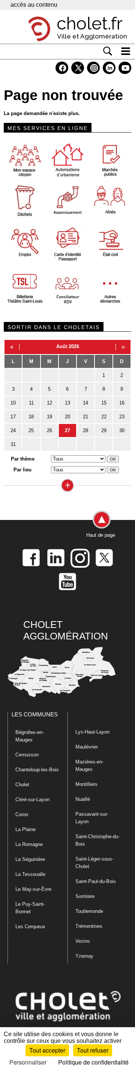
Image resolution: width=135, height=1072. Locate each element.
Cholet (22, 784)
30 (121, 430)
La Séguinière (30, 859)
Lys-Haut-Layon (92, 732)
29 (103, 430)
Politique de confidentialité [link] (93, 1062)
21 (85, 416)
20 (67, 416)
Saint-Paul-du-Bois (95, 881)
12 (49, 403)
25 (31, 430)
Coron (21, 814)
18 (31, 416)
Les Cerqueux (30, 926)
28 (85, 430)
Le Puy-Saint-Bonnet (30, 907)
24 (13, 430)
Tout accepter (47, 1050)
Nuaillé (82, 799)
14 (85, 403)
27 (67, 430)
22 (103, 416)
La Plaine (25, 829)
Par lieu (23, 470)
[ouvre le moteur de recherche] (107, 51)
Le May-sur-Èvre (33, 889)
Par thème (22, 459)
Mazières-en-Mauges (89, 765)
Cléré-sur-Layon (32, 799)
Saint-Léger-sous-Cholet (94, 862)
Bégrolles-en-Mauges (29, 736)
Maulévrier (86, 747)
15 (103, 403)
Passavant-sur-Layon (91, 817)
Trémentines (88, 926)
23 (121, 416)
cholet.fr (90, 23)
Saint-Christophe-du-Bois (97, 840)
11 (31, 403)
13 (67, 403)
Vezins (82, 941)
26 (49, 430)
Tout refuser (92, 1050)
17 (13, 416)
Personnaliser (27, 1062)
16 (121, 403)
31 (13, 444)
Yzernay (84, 956)
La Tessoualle (30, 874)
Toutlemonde (89, 911)
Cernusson (27, 754)
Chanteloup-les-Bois (37, 769)
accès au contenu (33, 4)
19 (49, 416)
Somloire (84, 896)
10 (13, 403)
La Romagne (29, 844)
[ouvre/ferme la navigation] (125, 51)
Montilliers (86, 784)
